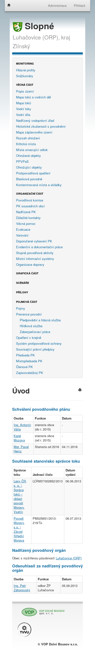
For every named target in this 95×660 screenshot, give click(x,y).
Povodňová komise (29, 200)
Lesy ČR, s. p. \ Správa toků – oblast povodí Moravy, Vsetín (20, 496)
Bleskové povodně (29, 179)
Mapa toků (23, 103)
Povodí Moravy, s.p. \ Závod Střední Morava (19, 529)
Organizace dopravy (30, 264)
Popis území (25, 91)
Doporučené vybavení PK (34, 241)
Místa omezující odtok (32, 149)
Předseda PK (25, 355)
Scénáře (22, 283)
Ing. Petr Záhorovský (22, 587)
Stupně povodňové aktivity (35, 252)
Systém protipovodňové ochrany (39, 343)
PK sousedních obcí (30, 206)
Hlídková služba (31, 326)
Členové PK (24, 366)
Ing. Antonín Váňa (22, 426)
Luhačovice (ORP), (36, 37)
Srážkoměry (24, 76)
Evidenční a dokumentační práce (39, 247)
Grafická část (27, 273)
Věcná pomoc (26, 223)
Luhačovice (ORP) (69, 558)
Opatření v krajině (28, 337)
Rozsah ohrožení (28, 138)
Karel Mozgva (19, 437)
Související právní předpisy (35, 349)
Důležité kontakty (28, 217)
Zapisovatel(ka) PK (29, 372)
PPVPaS (22, 161)
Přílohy (22, 292)
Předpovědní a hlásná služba (40, 320)
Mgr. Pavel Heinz (21, 448)
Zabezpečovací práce (35, 331)
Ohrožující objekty (29, 167)
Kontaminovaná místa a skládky (39, 184)
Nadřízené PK (26, 212)
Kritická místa (26, 144)
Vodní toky (23, 108)
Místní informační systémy (35, 258)
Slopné (38, 25)
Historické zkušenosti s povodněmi (41, 126)
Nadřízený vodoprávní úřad (35, 120)
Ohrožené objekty (28, 155)
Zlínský (21, 46)
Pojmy (20, 308)
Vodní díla (23, 114)
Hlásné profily (25, 70)
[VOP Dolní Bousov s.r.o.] (41, 610)
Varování (22, 235)
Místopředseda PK (29, 361)
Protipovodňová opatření (33, 173)
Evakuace (23, 229)
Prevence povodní (29, 314)
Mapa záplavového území (34, 132)
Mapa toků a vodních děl (33, 97)
